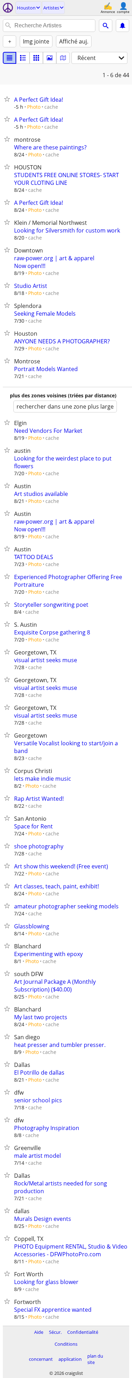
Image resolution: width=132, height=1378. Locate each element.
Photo (33, 106)
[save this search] (122, 25)
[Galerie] (49, 58)
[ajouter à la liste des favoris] (8, 99)
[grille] (36, 58)
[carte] (63, 58)
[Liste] (9, 58)
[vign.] (23, 58)
